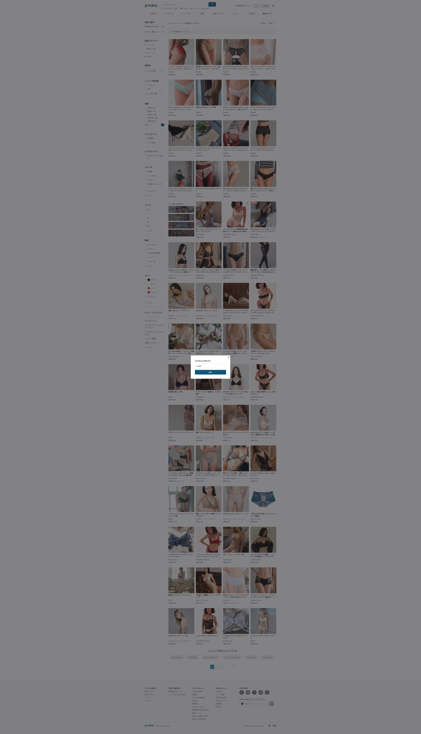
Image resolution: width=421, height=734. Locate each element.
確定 (210, 372)
